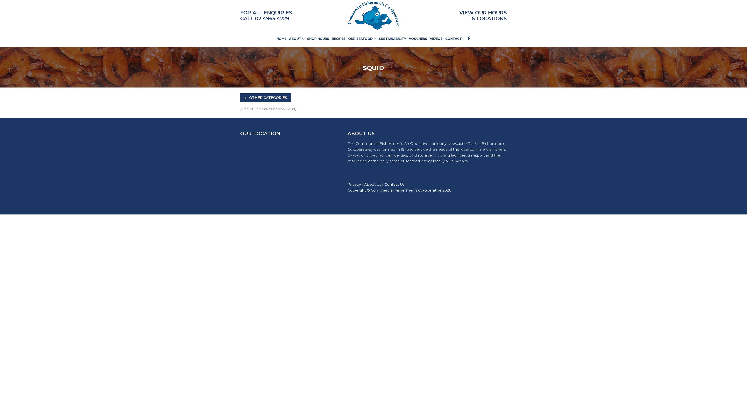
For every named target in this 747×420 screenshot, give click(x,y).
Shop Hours (318, 39)
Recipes (338, 39)
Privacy (354, 184)
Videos (436, 39)
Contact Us (395, 184)
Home (281, 39)
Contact (453, 39)
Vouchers (418, 39)
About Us (372, 184)
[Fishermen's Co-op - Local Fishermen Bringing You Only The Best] (373, 15)
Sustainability (392, 39)
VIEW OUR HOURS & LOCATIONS (483, 16)
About (295, 39)
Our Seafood (361, 39)
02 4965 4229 (272, 18)
